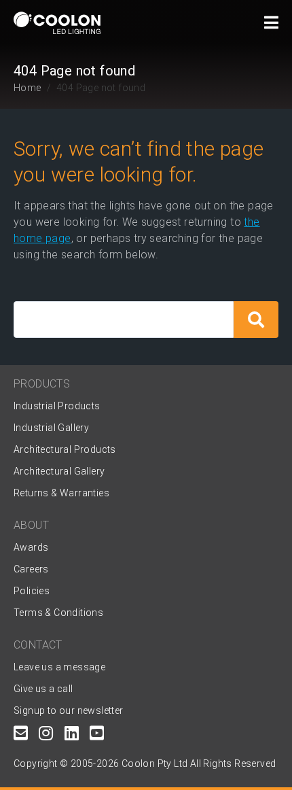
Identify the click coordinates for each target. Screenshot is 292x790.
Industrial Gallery (51, 427)
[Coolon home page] (57, 23)
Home (27, 87)
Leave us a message (59, 667)
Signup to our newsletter (69, 710)
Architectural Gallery (59, 471)
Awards (31, 547)
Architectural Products (65, 449)
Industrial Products (57, 405)
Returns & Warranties (61, 492)
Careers (31, 569)
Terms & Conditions (58, 612)
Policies (32, 590)
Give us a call (43, 688)
